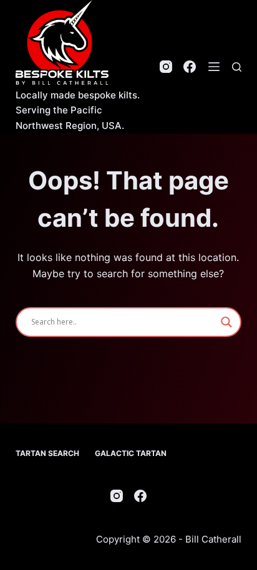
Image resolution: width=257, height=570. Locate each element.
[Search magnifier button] (226, 322)
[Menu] (214, 66)
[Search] (236, 67)
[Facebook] (189, 66)
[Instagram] (166, 66)
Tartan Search (47, 453)
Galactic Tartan (131, 453)
